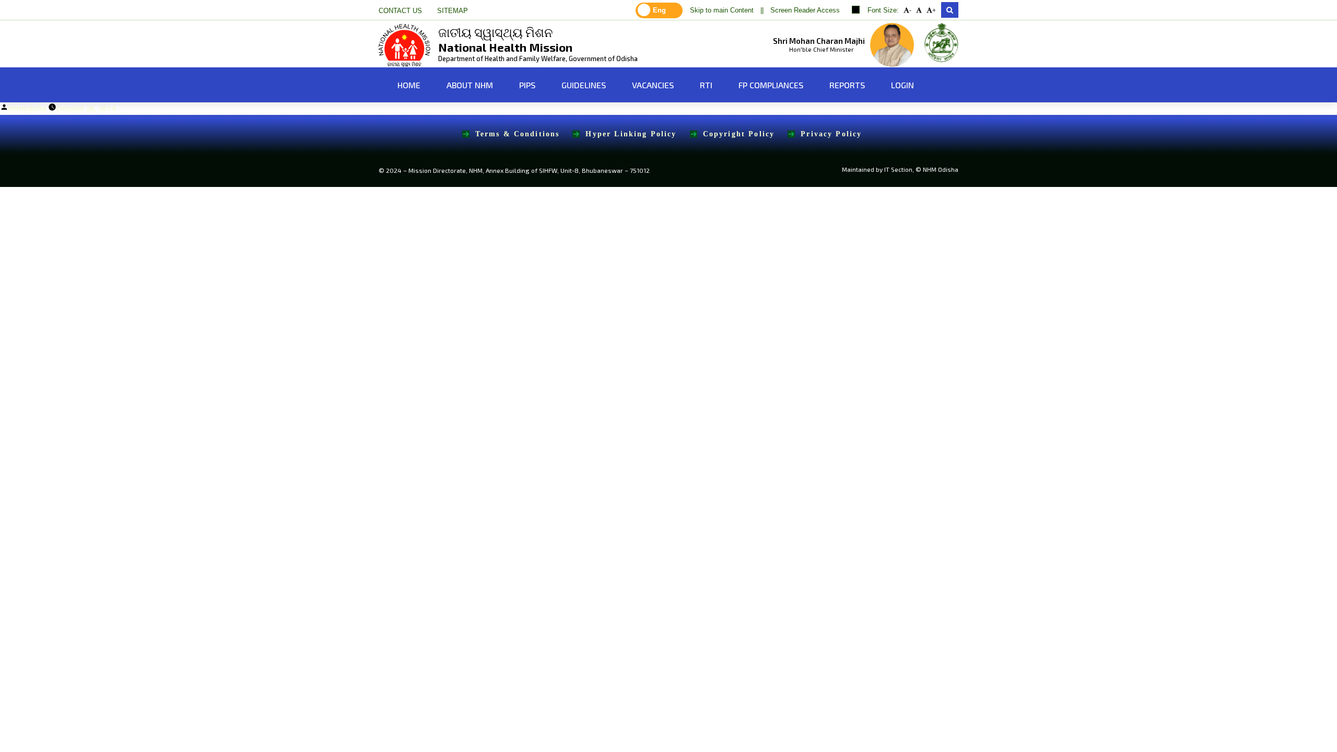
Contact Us (400, 11)
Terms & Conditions (517, 134)
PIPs (527, 85)
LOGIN (902, 85)
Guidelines (583, 85)
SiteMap (452, 11)
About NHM (470, 85)
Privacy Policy (831, 134)
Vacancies (653, 85)
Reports (847, 85)
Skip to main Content (722, 10)
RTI (706, 85)
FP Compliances (770, 85)
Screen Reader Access (805, 10)
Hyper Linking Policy (630, 134)
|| (762, 10)
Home (407, 85)
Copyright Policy (739, 134)
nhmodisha (27, 108)
